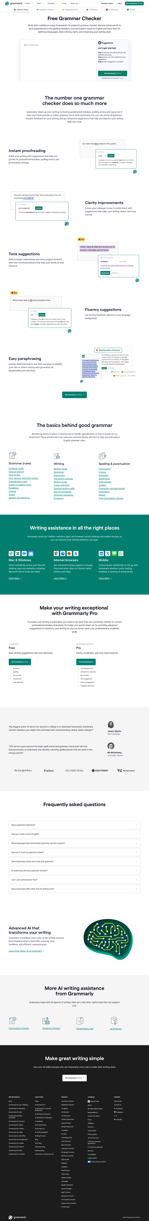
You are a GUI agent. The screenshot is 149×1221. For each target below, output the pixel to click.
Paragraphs (59, 475)
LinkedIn (119, 1119)
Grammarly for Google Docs (18, 1139)
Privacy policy (92, 1134)
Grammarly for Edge (16, 1132)
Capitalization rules (18, 481)
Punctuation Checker (19, 1028)
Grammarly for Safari (16, 1125)
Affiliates (91, 1123)
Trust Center (92, 1131)
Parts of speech (16, 471)
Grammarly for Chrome (17, 1121)
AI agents (64, 1108)
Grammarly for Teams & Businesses (43, 1109)
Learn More (14, 578)
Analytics (64, 1167)
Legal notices (92, 1158)
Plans (37, 1101)
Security (90, 1151)
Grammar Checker (67, 1101)
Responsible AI (93, 1112)
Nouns (12, 494)
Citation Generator (67, 1119)
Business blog (39, 1150)
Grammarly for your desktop (18, 1105)
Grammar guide (16, 468)
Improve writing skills (64, 488)
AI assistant (39, 1121)
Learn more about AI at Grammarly (25, 951)
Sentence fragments (63, 495)
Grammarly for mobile (16, 1143)
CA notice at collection (95, 1147)
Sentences (59, 472)
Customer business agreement (94, 1143)
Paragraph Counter (67, 1152)
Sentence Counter (67, 1156)
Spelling (102, 485)
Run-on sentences (62, 491)
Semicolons (104, 491)
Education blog (40, 1147)
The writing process (63, 478)
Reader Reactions (67, 1185)
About (90, 1105)
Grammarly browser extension (15, 1117)
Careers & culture (94, 1116)
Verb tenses (14, 475)
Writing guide (60, 469)
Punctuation (104, 469)
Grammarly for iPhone (16, 1147)
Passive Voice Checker (68, 1203)
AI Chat (63, 1134)
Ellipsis (102, 495)
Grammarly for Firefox (16, 1129)
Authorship (65, 1174)
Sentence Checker (51, 1028)
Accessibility (92, 1154)
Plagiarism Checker (67, 1105)
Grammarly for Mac (15, 1112)
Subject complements (19, 497)
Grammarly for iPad (15, 1150)
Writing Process (40, 1136)
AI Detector (116, 1028)
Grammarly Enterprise (42, 1114)
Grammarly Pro (40, 1105)
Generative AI (40, 1129)
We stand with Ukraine (95, 1109)
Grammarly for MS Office (17, 1136)
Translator (64, 1130)
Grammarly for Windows (17, 1108)
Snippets (64, 1163)
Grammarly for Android (17, 1154)
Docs (10, 1101)
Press (89, 1120)
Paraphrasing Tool (84, 1028)
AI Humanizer (66, 1116)
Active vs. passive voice (20, 484)
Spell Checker (66, 1192)
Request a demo (107, 3)
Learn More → (60, 578)
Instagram (119, 1112)
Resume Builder (66, 1189)
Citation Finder (66, 1178)
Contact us (117, 1105)
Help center (118, 1101)
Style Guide (65, 1160)
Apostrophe (104, 478)
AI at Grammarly (40, 1125)
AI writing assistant (41, 1132)
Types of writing (61, 485)
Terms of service (93, 1138)
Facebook (119, 1109)
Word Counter (66, 1145)
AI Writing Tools (66, 1138)
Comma (12, 491)
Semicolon (104, 475)
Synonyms (59, 498)
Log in (119, 3)
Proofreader (65, 1207)
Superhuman (94, 1101)
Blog (36, 1139)
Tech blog (38, 1143)
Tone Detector (66, 1141)
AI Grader (64, 1181)
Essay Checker (66, 1123)
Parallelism (14, 488)
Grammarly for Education (43, 1118)
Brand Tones (65, 1170)
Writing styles (60, 482)
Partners (91, 1127)
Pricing (64, 3)
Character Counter (67, 1149)
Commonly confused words (112, 488)
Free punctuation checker (111, 498)
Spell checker (105, 482)
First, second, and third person (23, 478)
